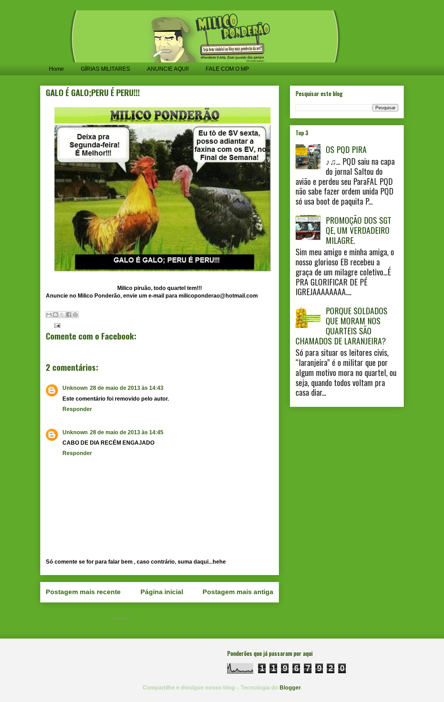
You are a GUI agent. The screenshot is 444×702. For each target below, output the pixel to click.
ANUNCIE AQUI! (168, 69)
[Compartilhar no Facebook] (68, 314)
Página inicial (161, 592)
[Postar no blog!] (55, 314)
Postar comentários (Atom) (171, 618)
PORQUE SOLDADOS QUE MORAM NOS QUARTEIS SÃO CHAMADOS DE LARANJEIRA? (341, 325)
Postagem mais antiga (238, 592)
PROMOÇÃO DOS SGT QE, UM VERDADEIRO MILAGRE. (358, 230)
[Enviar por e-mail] (48, 314)
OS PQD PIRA (346, 149)
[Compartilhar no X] (62, 314)
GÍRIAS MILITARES (105, 69)
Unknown (75, 388)
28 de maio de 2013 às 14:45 (126, 432)
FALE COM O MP (227, 69)
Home (56, 69)
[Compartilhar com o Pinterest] (75, 314)
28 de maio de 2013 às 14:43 (126, 388)
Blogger (290, 688)
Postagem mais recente (83, 592)
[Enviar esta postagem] (55, 325)
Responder (77, 409)
